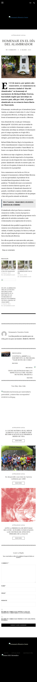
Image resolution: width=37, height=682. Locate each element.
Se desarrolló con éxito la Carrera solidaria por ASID (18, 478)
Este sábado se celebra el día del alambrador (8, 270)
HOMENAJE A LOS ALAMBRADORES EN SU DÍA (25, 271)
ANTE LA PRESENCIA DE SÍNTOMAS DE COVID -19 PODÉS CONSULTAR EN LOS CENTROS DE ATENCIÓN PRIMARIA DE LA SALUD (18, 531)
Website (4, 600)
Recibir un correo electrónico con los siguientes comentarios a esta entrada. (16, 612)
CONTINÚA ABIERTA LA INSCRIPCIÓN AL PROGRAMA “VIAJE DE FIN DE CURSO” (23, 358)
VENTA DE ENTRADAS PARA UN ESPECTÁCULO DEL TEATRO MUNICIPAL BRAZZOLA (20, 372)
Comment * (5, 563)
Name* (3, 586)
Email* (3, 593)
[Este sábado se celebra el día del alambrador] (8, 265)
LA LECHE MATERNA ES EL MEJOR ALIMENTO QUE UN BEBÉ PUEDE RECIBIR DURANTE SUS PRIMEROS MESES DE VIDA (18, 433)
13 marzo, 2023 (25, 49)
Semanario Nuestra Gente (19, 332)
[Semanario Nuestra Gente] (18, 17)
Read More (18, 440)
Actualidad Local (18, 35)
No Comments (11, 49)
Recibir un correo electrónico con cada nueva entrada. (18, 619)
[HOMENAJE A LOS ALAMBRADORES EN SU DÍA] (25, 265)
